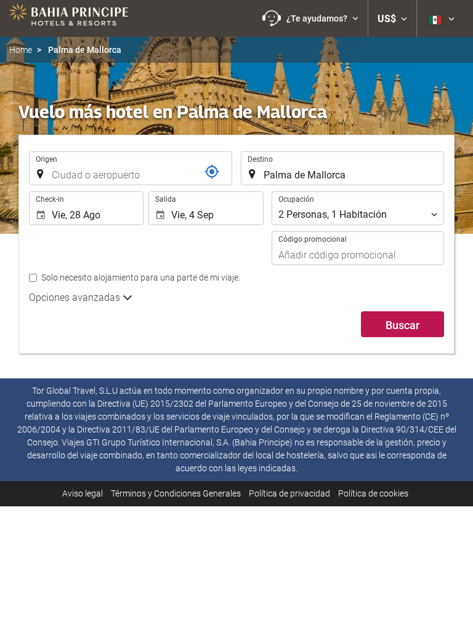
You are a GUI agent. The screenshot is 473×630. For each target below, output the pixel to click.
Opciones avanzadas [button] (76, 297)
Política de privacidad (289, 493)
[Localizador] (212, 172)
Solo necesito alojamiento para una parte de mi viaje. (140, 277)
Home (20, 50)
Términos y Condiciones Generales (176, 493)
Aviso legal (82, 493)
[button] (310, 18)
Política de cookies (373, 493)
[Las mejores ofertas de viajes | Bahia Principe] (68, 18)
